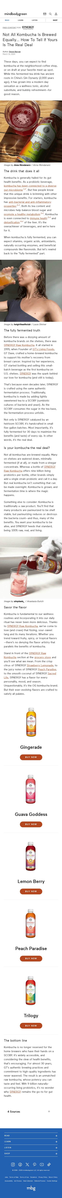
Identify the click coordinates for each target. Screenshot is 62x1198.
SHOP (55, 20)
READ (7, 20)
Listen (31, 1148)
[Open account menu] (56, 14)
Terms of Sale (13, 1177)
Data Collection (28, 1181)
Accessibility (9, 1181)
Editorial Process (39, 1181)
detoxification (12, 222)
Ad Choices (18, 1181)
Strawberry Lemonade (40, 665)
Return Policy (53, 1177)
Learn (31, 1141)
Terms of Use (24, 1177)
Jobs (6, 1177)
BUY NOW (31, 757)
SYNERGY (25, 373)
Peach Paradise (47, 669)
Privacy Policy (42, 1177)
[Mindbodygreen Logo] (15, 14)
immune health (38, 218)
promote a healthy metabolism (22, 214)
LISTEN (34, 20)
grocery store (42, 657)
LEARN (20, 20)
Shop (31, 1153)
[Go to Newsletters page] (44, 14)
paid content (9, 28)
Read (31, 1136)
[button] (31, 1112)
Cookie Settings (52, 1181)
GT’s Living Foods (43, 349)
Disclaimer (33, 1177)
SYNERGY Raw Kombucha (19, 345)
